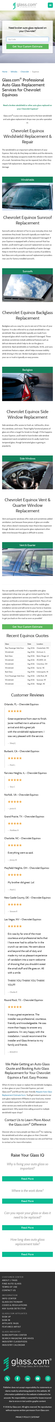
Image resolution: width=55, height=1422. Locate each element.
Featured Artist (11, 1326)
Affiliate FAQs (10, 1323)
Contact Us (9, 1290)
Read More (27, 1178)
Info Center (9, 1298)
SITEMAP (35, 1417)
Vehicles (14, 71)
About (5, 1280)
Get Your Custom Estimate (27, 46)
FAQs (14, 1280)
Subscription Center (14, 1335)
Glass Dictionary (12, 1302)
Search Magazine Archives (18, 1338)
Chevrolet (25, 71)
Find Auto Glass (11, 1283)
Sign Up (6, 1316)
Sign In (6, 1320)
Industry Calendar (13, 1345)
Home (4, 71)
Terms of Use (9, 1287)
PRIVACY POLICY (23, 1417)
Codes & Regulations (14, 1305)
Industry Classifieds (14, 1341)
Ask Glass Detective (14, 1308)
